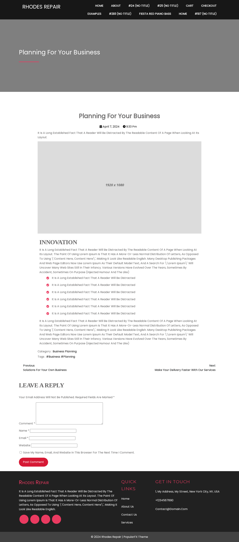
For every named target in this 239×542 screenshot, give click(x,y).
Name (24, 431)
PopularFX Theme (136, 537)
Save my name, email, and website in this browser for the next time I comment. (79, 453)
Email (23, 438)
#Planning (68, 357)
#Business (53, 357)
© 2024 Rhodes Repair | (107, 537)
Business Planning (65, 351)
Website (24, 445)
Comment (27, 423)
